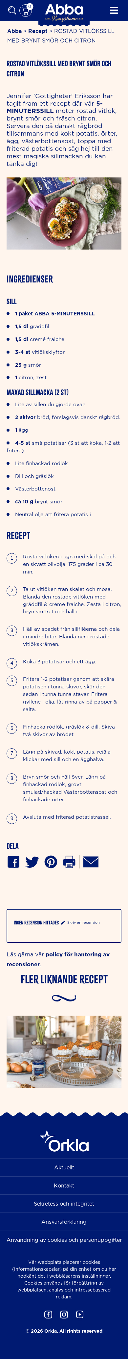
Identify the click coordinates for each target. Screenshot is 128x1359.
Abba (14, 31)
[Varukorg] (25, 10)
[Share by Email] (90, 861)
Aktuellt (64, 1167)
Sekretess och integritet (64, 1204)
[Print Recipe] (69, 861)
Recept (38, 31)
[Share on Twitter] (32, 861)
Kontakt (64, 1185)
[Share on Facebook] (13, 861)
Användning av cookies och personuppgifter (64, 1240)
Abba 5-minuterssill (64, 313)
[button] (51, 861)
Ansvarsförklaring (64, 1222)
